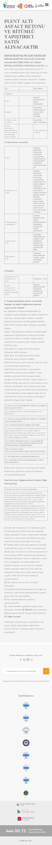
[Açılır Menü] (47, 5)
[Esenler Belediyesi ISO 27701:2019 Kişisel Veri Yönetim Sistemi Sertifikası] (26, 742)
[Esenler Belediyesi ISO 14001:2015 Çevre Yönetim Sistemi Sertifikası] (26, 717)
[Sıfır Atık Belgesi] (26, 792)
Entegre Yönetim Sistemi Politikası (14, 681)
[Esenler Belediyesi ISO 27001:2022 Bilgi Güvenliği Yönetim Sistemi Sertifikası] (26, 730)
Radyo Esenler (39, 6)
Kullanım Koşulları (32, 681)
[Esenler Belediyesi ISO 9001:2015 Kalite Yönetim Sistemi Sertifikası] (26, 705)
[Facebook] (20, 660)
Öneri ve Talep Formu (19, 6)
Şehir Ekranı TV (29, 6)
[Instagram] (28, 660)
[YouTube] (31, 660)
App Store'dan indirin (26, 804)
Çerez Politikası (44, 681)
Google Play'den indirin (26, 811)
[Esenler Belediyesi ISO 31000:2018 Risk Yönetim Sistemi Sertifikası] (26, 755)
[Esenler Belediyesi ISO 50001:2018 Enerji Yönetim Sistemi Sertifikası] (26, 780)
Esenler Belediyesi (9, 5)
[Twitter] (24, 660)
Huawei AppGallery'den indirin (26, 818)
